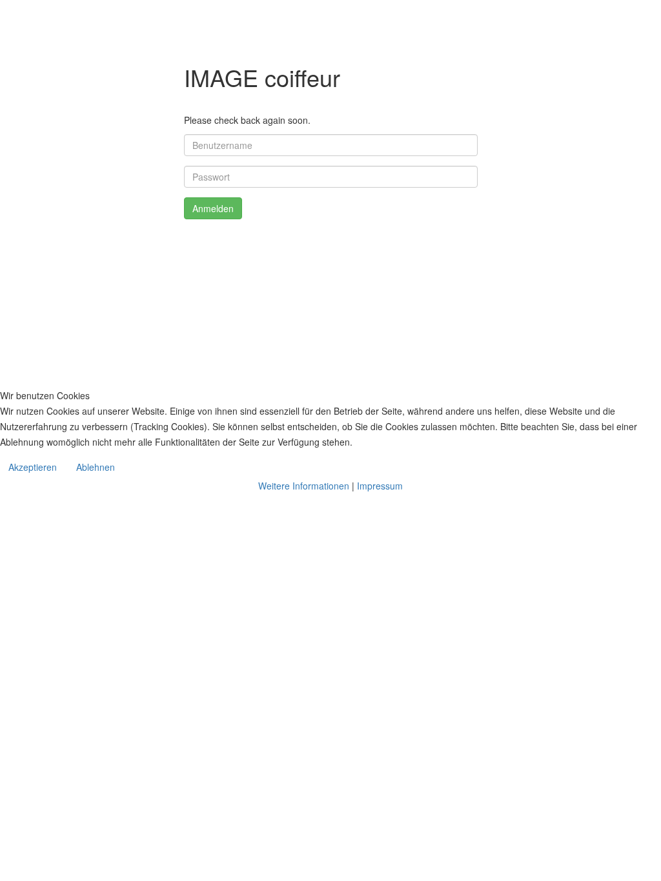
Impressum (380, 485)
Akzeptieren (32, 466)
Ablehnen (95, 466)
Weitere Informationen (303, 485)
